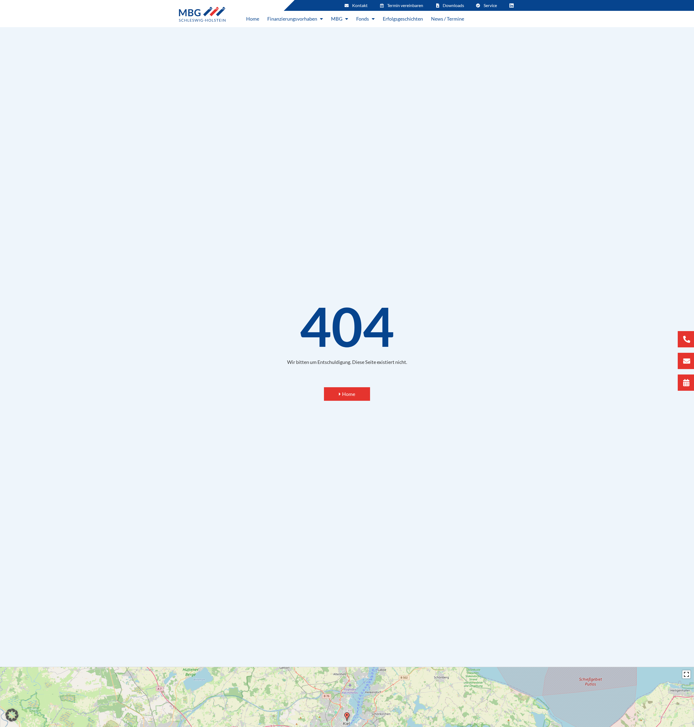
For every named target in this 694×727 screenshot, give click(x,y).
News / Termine (447, 19)
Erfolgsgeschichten (403, 19)
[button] (12, 715)
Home (252, 19)
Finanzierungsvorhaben (292, 19)
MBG (336, 19)
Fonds (362, 19)
